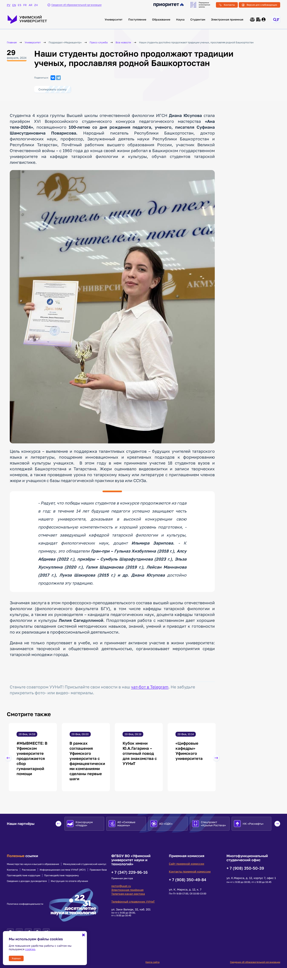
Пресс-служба (99, 42)
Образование (161, 19)
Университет (113, 19)
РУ (8, 5)
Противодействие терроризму (61, 875)
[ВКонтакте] (53, 77)
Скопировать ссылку (52, 89)
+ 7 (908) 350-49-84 (187, 879)
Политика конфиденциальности (25, 904)
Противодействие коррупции (23, 875)
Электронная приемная (227, 19)
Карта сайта (152, 962)
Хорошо (16, 958)
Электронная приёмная (127, 889)
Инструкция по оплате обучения (69, 881)
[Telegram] (58, 77)
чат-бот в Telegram (149, 686)
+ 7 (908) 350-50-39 (245, 868)
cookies (30, 949)
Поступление (137, 19)
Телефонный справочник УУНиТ (133, 901)
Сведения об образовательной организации (255, 962)
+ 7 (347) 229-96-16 (129, 872)
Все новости (123, 42)
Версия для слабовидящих (262, 4)
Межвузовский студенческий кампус (84, 864)
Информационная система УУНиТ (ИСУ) (63, 869)
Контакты (229, 4)
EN (14, 5)
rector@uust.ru (121, 886)
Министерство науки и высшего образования (33, 864)
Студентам (197, 19)
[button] (8, 758)
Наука (180, 19)
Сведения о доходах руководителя (27, 881)
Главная (12, 42)
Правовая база (98, 869)
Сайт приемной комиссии (186, 863)
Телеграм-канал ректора (128, 893)
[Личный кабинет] (264, 19)
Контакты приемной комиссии (190, 871)
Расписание (29, 869)
